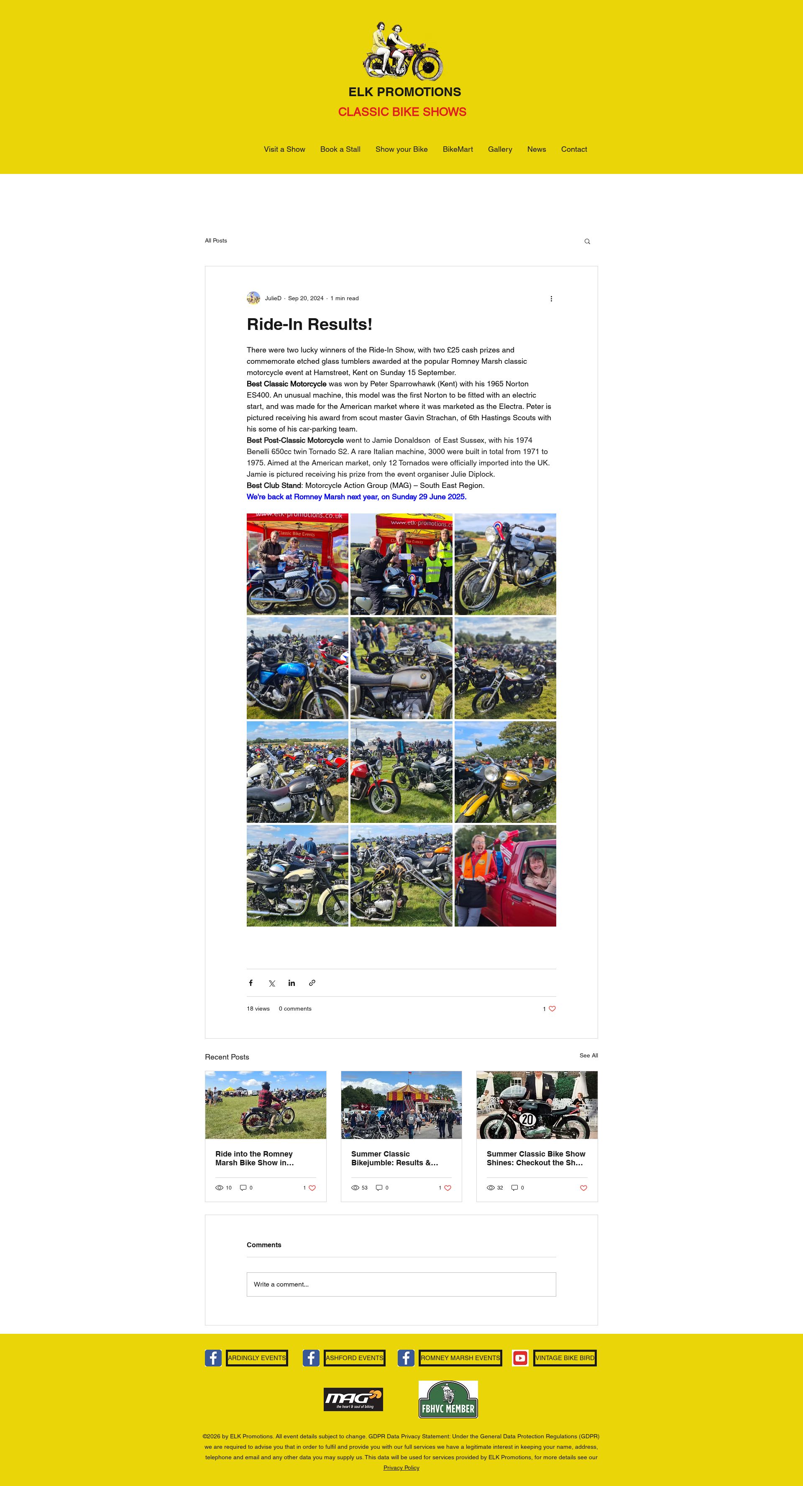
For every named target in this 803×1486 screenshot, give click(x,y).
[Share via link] (312, 983)
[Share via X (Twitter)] (271, 983)
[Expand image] (297, 564)
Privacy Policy (401, 1467)
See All (589, 1055)
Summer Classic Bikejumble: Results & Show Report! (391, 1158)
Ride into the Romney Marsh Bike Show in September (254, 1158)
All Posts (216, 240)
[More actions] (551, 298)
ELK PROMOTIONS (404, 91)
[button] (587, 240)
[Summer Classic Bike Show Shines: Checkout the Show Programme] (537, 1105)
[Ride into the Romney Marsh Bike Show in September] (265, 1105)
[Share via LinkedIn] (292, 983)
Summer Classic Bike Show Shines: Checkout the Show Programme (536, 1158)
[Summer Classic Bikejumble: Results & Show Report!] (401, 1105)
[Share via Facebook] (251, 983)
